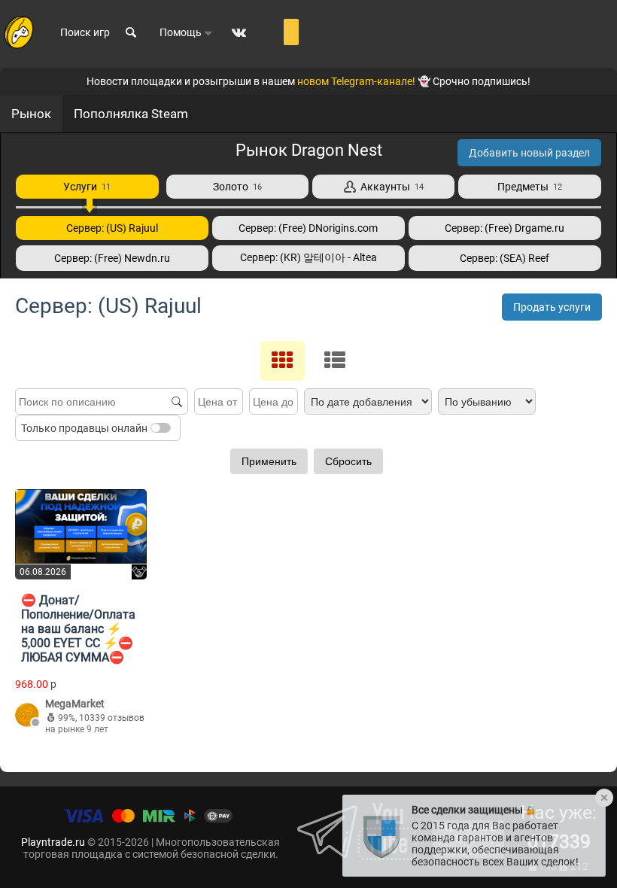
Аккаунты (390, 187)
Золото (237, 187)
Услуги (87, 187)
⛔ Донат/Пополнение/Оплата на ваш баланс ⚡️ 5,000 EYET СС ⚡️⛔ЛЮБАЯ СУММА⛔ (78, 628)
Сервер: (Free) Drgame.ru (504, 228)
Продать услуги (552, 307)
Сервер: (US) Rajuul (112, 228)
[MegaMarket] (27, 716)
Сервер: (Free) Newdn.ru (112, 258)
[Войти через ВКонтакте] (239, 32)
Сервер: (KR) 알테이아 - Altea (308, 257)
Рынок (31, 113)
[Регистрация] (291, 32)
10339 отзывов (111, 718)
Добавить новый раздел (529, 153)
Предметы (529, 187)
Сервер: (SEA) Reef (504, 258)
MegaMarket (75, 704)
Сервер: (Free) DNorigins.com (308, 228)
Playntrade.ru (53, 842)
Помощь (182, 32)
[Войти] (268, 32)
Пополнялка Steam (131, 113)
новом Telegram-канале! (356, 81)
